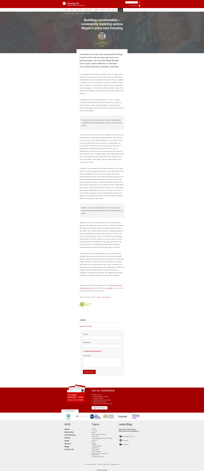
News (108, 10)
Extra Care (94, 430)
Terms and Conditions (90, 464)
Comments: (87, 356)
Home (66, 10)
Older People (95, 436)
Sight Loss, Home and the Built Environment (100, 454)
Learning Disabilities (97, 446)
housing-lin (125, 440)
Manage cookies (115, 464)
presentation (109, 288)
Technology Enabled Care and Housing (102, 438)
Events (96, 10)
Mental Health (95, 449)
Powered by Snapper (102, 470)
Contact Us (69, 449)
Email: (85, 334)
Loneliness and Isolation (98, 456)
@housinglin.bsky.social (129, 436)
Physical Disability (96, 451)
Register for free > (99, 408)
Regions (102, 10)
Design (93, 432)
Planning (94, 444)
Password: (87, 342)
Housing (94, 428)
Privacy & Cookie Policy (103, 464)
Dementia (94, 440)
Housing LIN (67, 13)
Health (93, 442)
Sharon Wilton (102, 42)
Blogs (120, 10)
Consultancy (88, 10)
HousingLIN (126, 444)
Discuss (114, 10)
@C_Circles (106, 297)
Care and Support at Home (99, 434)
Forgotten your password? (93, 351)
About (72, 10)
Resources (79, 10)
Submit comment (89, 372)
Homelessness (95, 448)
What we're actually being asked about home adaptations (129, 430)
